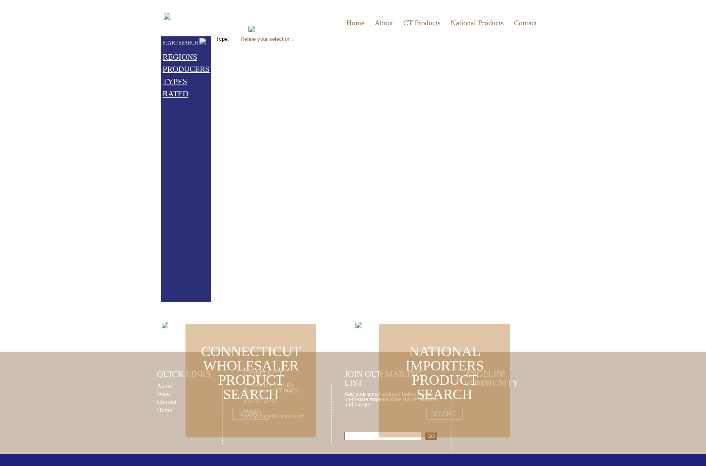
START (251, 413)
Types (175, 81)
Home (355, 23)
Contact (525, 23)
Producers (186, 69)
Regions (180, 56)
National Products (477, 23)
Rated (175, 93)
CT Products (421, 23)
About (384, 23)
